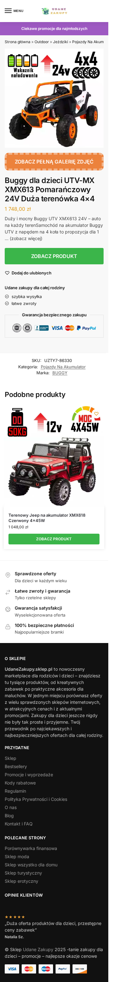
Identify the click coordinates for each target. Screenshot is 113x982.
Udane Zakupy (38, 949)
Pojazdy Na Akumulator (63, 366)
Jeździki (60, 41)
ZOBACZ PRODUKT (54, 256)
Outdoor (42, 41)
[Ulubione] (96, 413)
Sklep (10, 758)
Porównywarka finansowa (31, 848)
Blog (9, 815)
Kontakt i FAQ (19, 823)
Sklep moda (17, 856)
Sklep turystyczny (23, 873)
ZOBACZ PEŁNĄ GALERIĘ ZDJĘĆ (54, 161)
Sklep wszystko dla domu (31, 864)
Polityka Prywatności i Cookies (36, 799)
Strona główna (17, 41)
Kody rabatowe (20, 782)
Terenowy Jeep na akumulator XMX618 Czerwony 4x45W (46, 518)
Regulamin (15, 791)
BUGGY (59, 372)
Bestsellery (16, 766)
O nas (11, 807)
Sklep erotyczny (21, 881)
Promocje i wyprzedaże (29, 774)
